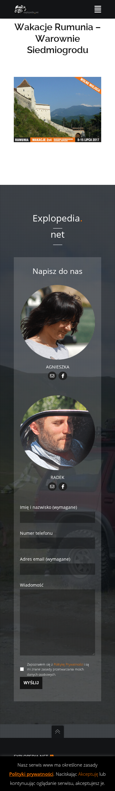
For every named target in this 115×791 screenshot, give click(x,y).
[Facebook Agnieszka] (63, 375)
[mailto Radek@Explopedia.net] (52, 486)
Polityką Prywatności (68, 664)
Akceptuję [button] (88, 774)
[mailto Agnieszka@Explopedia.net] (52, 375)
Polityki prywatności (31, 774)
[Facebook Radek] (63, 486)
